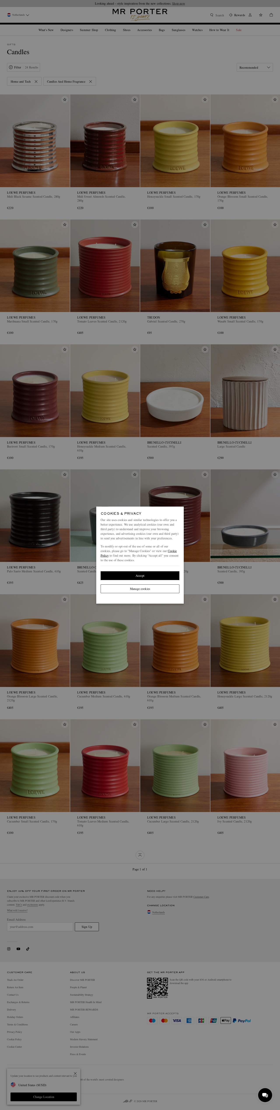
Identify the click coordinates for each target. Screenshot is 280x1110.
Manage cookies (140, 589)
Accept (140, 575)
